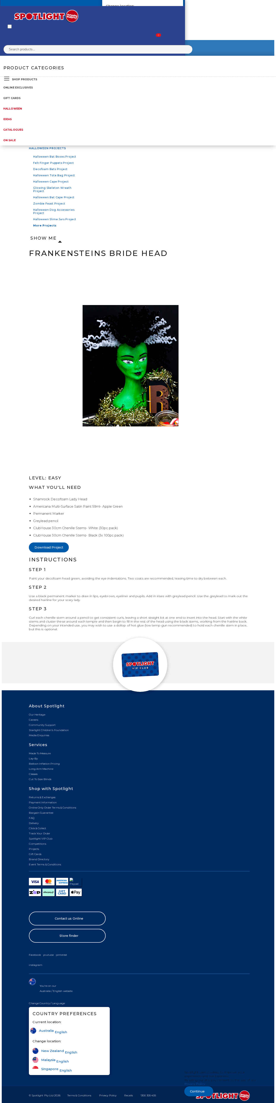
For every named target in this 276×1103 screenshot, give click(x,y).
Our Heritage (37, 714)
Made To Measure (40, 753)
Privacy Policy (107, 1095)
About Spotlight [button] (47, 706)
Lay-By (33, 758)
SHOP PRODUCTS (24, 79)
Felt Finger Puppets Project (53, 162)
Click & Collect (37, 828)
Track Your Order (39, 833)
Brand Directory (39, 859)
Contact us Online (69, 918)
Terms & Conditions (79, 1095)
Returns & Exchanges (42, 797)
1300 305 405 (148, 1095)
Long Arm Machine (41, 768)
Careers (33, 719)
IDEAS (7, 119)
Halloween (12, 108)
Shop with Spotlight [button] (51, 788)
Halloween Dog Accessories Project (53, 211)
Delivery (34, 823)
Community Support (42, 725)
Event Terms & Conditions (45, 864)
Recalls (128, 1095)
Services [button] (38, 744)
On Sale (9, 140)
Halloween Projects (47, 148)
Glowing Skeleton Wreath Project (52, 189)
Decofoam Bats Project (50, 169)
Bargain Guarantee (41, 812)
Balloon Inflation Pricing (44, 763)
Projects (34, 848)
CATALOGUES (13, 129)
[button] (47, 1003)
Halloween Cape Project (51, 181)
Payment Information (43, 802)
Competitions (37, 843)
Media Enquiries (39, 735)
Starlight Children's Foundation (49, 730)
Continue (197, 1091)
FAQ (31, 818)
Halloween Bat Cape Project (54, 197)
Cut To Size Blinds (40, 779)
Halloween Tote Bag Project (54, 175)
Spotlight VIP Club (40, 838)
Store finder (69, 936)
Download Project (48, 547)
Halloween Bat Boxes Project (54, 156)
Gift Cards (11, 98)
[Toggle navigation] (10, 26)
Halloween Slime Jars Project (54, 219)
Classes (33, 774)
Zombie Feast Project (49, 203)
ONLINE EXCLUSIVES (18, 87)
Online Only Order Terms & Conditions (52, 807)
